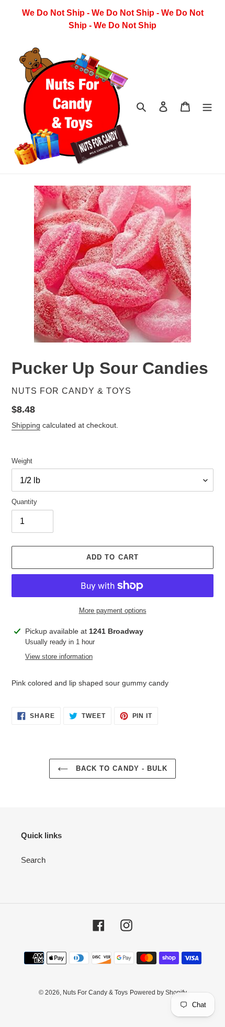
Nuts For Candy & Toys (95, 992)
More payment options (113, 610)
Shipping (26, 425)
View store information (59, 656)
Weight (22, 461)
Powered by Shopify (158, 992)
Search (33, 859)
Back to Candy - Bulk (120, 768)
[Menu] (207, 106)
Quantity (24, 502)
